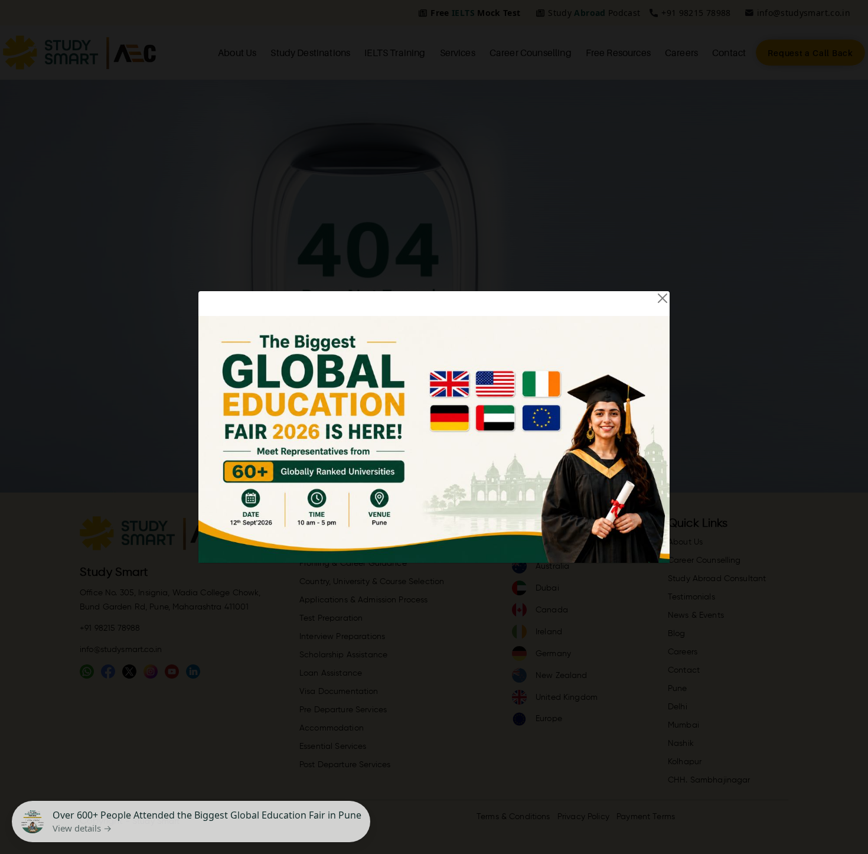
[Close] (662, 298)
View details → (82, 828)
